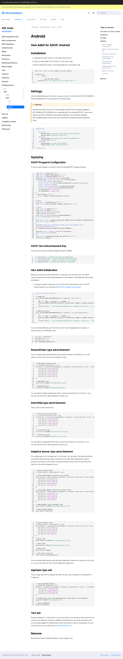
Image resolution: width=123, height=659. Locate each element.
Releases (54, 19)
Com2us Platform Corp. (21, 655)
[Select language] (93, 13)
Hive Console (104, 655)
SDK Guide (18, 19)
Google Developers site (63, 626)
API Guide (43, 19)
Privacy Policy (46, 655)
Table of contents (107, 27)
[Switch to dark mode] (89, 13)
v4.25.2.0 (6, 31)
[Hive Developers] (3, 13)
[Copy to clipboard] (93, 71)
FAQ (62, 19)
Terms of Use (35, 655)
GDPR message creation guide (70, 287)
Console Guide (30, 19)
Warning (38, 105)
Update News (6, 19)
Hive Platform (115, 655)
